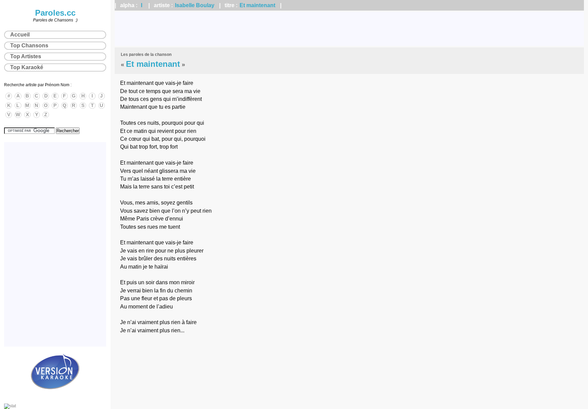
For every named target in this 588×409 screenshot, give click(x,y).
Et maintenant (257, 5)
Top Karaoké (26, 67)
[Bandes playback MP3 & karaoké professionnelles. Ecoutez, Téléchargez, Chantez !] (55, 396)
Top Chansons (29, 45)
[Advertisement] (349, 29)
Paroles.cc (55, 12)
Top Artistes (25, 56)
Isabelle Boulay (194, 5)
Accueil (20, 34)
